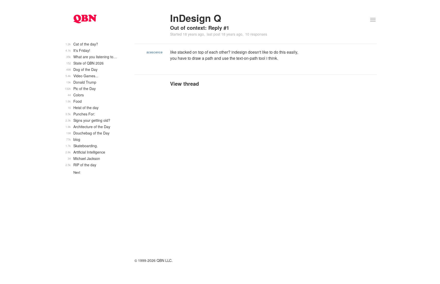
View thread (184, 83)
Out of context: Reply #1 (199, 27)
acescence (154, 52)
